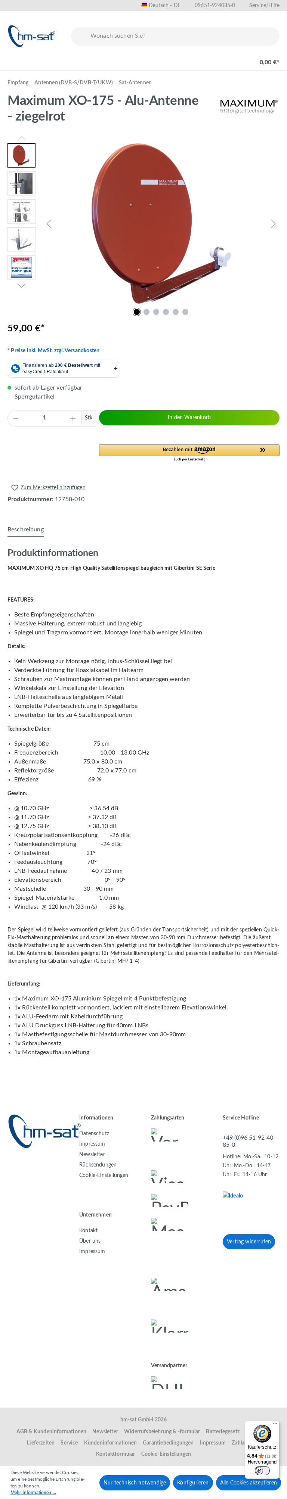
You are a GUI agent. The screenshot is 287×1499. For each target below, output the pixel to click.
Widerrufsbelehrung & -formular (162, 1431)
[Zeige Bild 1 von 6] (137, 312)
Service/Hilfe (264, 5)
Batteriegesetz (223, 1431)
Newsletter (92, 1154)
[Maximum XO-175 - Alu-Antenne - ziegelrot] (161, 223)
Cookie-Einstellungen (104, 1175)
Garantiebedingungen (168, 1443)
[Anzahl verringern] (15, 418)
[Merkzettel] (213, 58)
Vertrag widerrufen (249, 1242)
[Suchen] (79, 36)
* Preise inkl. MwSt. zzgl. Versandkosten (53, 350)
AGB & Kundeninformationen (51, 1431)
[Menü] (15, 58)
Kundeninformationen (110, 1443)
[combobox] (183, 36)
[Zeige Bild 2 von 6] (146, 312)
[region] (143, 223)
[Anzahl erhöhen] (73, 418)
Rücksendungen (98, 1165)
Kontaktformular (115, 1454)
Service (69, 1443)
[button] (189, 453)
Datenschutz (94, 1133)
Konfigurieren (193, 1483)
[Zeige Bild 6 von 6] (185, 312)
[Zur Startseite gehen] (31, 36)
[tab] (25, 530)
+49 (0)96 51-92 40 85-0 (248, 1141)
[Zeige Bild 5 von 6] (176, 312)
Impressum (92, 1144)
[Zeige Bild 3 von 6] (156, 312)
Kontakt (88, 1230)
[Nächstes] (273, 224)
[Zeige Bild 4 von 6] (166, 312)
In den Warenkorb (189, 417)
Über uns (90, 1241)
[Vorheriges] (48, 224)
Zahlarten (243, 1443)
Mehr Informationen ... (33, 1492)
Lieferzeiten (41, 1443)
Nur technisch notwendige (135, 1483)
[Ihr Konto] (237, 58)
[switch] (262, 1470)
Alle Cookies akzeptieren (248, 1483)
